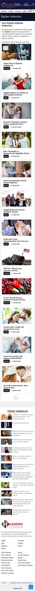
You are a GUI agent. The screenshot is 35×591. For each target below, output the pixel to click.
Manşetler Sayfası (7, 558)
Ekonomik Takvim (7, 570)
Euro (26, 4)
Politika (10, 11)
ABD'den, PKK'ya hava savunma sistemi (12, 269)
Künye (20, 552)
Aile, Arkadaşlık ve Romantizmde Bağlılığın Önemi (16, 152)
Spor (3, 543)
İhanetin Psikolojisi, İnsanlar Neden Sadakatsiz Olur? (15, 123)
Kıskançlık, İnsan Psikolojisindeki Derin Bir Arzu (15, 240)
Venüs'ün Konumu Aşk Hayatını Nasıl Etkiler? (12, 357)
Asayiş (3, 548)
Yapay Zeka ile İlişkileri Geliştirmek (12, 64)
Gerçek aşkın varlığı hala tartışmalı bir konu (13, 328)
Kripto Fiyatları (6, 568)
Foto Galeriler (6, 555)
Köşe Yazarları (6, 552)
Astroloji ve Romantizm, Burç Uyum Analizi (15, 386)
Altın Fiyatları (5, 565)
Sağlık (3, 541)
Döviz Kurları (5, 563)
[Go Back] (31, 587)
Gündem (4, 11)
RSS (5, 583)
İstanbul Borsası (7, 560)
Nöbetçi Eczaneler (7, 573)
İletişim (20, 558)
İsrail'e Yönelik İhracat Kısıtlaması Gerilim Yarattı (14, 299)
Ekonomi (18, 11)
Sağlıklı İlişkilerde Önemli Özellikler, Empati (14, 211)
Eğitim (25, 11)
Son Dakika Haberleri (25, 565)
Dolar (17, 4)
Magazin (4, 546)
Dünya (20, 546)
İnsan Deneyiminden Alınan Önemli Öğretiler (15, 182)
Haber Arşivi (22, 560)
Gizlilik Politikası (23, 555)
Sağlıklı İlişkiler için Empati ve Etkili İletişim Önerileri (15, 94)
